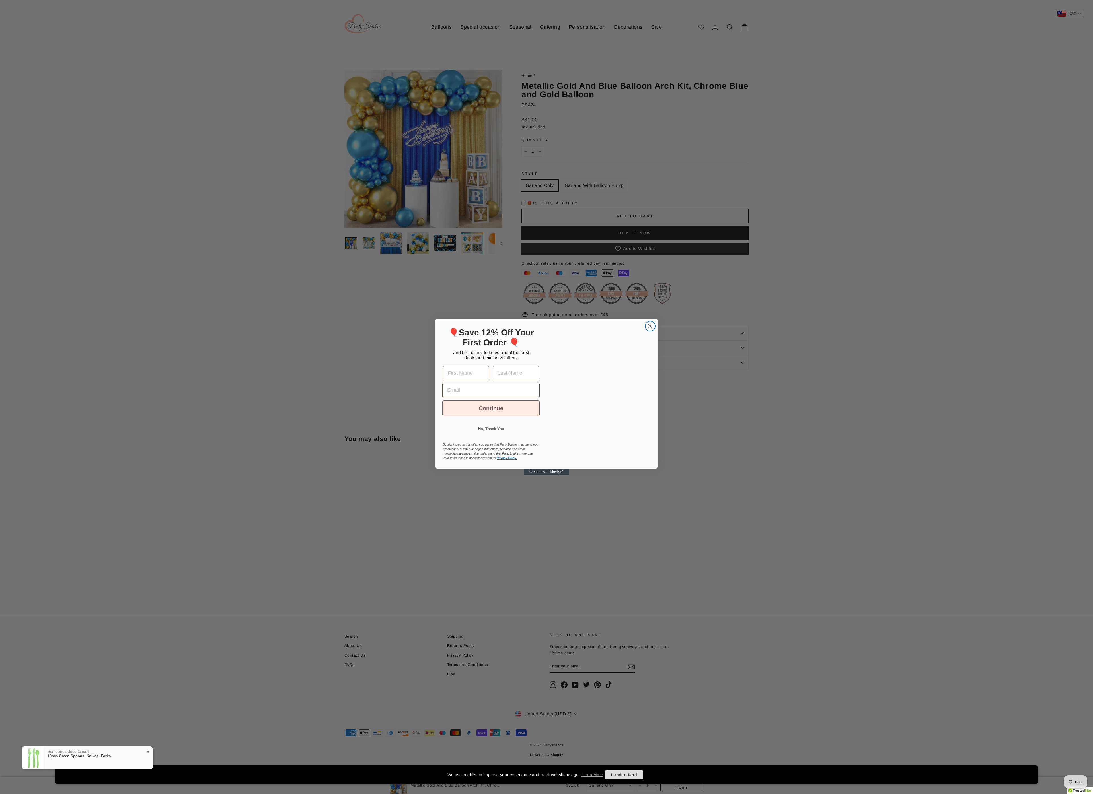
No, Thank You (491, 434)
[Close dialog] (650, 321)
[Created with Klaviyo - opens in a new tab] (546, 477)
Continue (491, 413)
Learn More (592, 774)
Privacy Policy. (507, 463)
